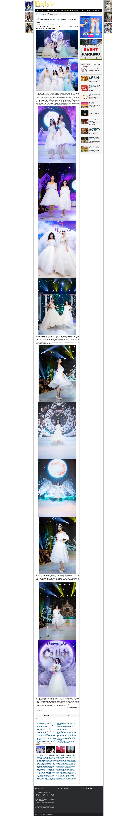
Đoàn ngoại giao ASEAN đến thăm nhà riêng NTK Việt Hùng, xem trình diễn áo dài (45, 771)
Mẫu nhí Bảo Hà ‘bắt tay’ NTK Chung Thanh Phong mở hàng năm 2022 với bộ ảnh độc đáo (66, 723)
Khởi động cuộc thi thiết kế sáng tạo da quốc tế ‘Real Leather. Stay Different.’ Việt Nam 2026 (66, 774)
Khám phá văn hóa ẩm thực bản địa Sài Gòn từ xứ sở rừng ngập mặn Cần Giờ (94, 129)
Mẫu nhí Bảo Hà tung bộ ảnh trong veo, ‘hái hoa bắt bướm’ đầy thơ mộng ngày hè (66, 735)
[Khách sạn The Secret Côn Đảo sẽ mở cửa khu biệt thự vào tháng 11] (84, 149)
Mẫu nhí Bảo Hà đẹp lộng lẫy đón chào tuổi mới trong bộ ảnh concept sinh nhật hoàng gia (46, 735)
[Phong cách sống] (45, 4)
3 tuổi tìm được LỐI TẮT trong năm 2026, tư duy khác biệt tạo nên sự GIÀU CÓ (94, 68)
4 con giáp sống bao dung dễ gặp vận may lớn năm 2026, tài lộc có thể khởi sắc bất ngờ (94, 77)
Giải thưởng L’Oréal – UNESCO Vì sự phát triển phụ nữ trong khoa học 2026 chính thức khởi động (44, 796)
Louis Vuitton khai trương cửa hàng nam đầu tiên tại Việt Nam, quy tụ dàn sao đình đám (46, 765)
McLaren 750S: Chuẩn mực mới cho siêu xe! (94, 111)
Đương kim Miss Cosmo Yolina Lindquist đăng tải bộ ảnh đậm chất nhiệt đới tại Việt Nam (66, 761)
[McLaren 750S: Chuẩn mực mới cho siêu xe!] (84, 113)
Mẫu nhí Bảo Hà (39, 710)
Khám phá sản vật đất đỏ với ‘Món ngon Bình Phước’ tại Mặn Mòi (94, 120)
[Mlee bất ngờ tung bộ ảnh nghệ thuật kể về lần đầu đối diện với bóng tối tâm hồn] (70, 749)
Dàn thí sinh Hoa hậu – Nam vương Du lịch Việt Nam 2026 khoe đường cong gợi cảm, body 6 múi (46, 761)
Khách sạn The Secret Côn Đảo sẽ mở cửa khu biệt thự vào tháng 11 (94, 147)
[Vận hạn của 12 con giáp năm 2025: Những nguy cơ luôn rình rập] (84, 88)
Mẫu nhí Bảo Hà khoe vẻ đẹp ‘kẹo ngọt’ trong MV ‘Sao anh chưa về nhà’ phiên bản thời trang (66, 738)
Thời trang (44, 14)
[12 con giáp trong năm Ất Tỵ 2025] (84, 97)
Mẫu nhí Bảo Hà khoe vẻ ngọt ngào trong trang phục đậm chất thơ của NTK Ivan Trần (46, 741)
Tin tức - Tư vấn (53, 14)
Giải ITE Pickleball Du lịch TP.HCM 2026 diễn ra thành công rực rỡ (44, 791)
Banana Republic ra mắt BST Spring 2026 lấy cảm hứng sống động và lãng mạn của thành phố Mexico (66, 765)
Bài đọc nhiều (85, 64)
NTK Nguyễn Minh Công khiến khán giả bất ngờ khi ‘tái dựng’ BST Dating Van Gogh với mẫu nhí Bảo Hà (66, 741)
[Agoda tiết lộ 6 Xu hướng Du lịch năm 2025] (84, 105)
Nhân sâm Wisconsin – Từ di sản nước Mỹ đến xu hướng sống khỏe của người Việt (44, 807)
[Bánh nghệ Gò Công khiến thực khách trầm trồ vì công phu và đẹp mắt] (84, 140)
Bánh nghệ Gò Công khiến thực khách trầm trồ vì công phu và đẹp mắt (94, 138)
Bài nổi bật (96, 64)
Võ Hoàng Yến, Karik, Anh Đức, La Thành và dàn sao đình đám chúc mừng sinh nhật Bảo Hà (66, 732)
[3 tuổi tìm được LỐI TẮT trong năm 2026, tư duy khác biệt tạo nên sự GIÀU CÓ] (84, 69)
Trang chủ (38, 14)
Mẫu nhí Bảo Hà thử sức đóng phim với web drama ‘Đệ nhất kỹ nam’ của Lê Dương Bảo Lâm (46, 738)
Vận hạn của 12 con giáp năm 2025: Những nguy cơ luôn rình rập (94, 86)
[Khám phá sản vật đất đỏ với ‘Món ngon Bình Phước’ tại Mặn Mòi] (84, 121)
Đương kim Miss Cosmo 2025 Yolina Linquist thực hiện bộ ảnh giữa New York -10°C (66, 771)
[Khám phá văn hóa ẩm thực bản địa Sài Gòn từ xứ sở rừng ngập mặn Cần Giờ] (84, 131)
